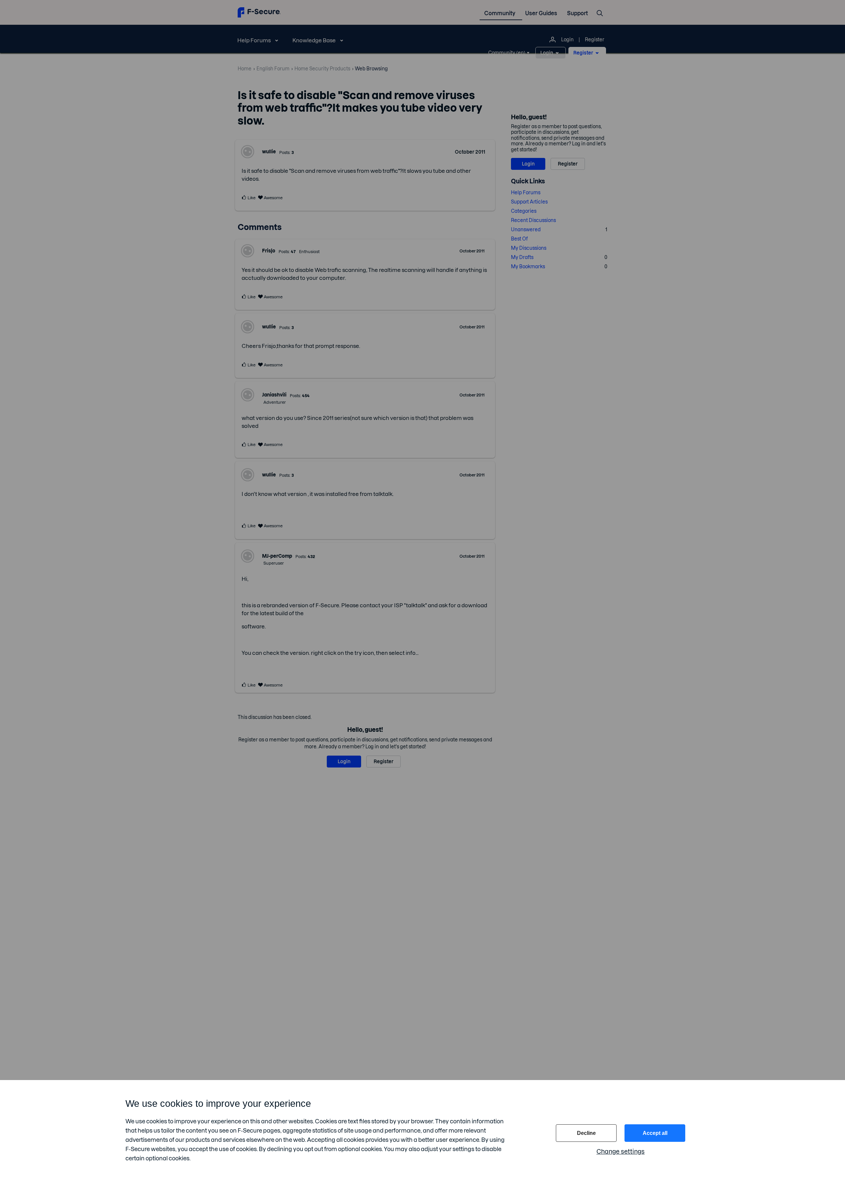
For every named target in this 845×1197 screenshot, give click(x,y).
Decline (586, 1133)
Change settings (620, 1151)
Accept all (655, 1133)
